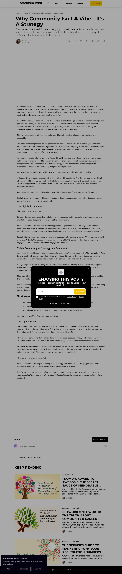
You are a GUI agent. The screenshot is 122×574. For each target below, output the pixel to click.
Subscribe (80, 291)
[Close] (89, 268)
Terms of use (71, 297)
